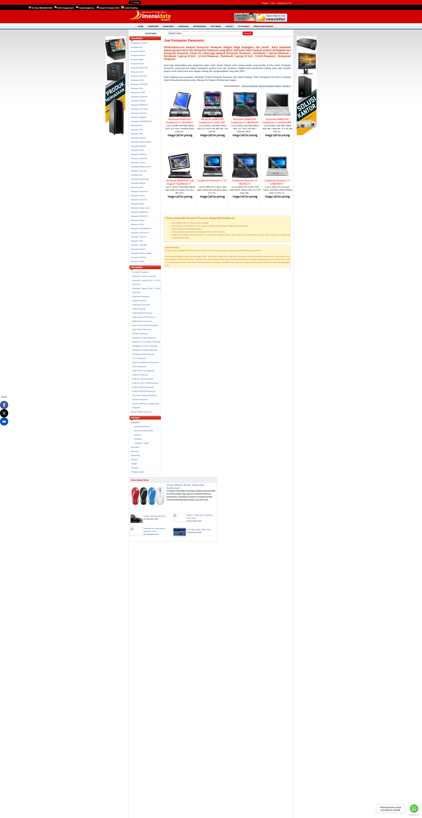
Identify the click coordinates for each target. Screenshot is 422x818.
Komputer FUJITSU (139, 113)
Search (247, 33)
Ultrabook (138, 439)
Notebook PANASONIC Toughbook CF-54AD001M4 (244, 121)
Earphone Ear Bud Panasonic (144, 338)
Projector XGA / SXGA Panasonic (145, 383)
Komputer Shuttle (138, 220)
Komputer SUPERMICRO (141, 229)
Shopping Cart (283, 3)
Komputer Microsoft (139, 171)
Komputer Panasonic (139, 191)
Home (140, 26)
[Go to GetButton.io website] (414, 815)
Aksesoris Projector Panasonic (144, 395)
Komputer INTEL (137, 150)
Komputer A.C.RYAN (139, 43)
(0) (290, 3)
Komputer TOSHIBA (139, 245)
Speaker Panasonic (140, 334)
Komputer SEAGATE (139, 216)
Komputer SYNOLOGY (140, 233)
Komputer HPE (137, 130)
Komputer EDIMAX (138, 101)
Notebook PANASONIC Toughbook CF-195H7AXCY (179, 121)
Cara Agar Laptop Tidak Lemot (199, 529)
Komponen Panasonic (141, 296)
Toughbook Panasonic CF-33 (211, 180)
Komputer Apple (137, 60)
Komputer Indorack (138, 138)
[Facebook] (4, 405)
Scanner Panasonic (140, 400)
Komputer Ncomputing (140, 179)
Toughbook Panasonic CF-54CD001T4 (245, 182)
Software (134, 460)
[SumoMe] (4, 421)
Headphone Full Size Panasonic (145, 346)
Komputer (135, 422)
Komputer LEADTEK (139, 158)
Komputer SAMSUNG (139, 212)
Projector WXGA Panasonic (143, 387)
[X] (4, 413)
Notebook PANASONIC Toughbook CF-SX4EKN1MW (276, 121)
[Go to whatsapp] (414, 808)
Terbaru (286, 86)
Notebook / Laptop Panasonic (144, 276)
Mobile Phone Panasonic (142, 321)
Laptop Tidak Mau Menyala (154, 516)
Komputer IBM (136, 134)
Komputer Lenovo (138, 163)
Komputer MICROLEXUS (141, 167)
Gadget (134, 464)
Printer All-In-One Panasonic (143, 371)
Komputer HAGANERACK (141, 121)
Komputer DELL (137, 88)
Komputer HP (136, 125)
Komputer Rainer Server (140, 208)
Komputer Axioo (137, 72)
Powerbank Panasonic (141, 305)
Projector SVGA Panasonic (143, 379)
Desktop (137, 435)
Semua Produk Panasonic (141, 412)
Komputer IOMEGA (138, 154)
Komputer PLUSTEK (139, 200)
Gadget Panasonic (139, 301)
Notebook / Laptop (141, 443)
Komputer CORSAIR (139, 84)
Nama (278, 86)
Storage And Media (141, 427)
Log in (273, 3)
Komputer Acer (137, 47)
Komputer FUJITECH (139, 109)
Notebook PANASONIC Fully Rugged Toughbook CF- (180, 182)
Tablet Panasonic (139, 309)
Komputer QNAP (137, 204)
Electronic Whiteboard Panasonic (145, 362)
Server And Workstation (143, 431)
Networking (135, 455)
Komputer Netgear (138, 183)
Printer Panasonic (139, 367)
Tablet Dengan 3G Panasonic (144, 317)
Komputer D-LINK (138, 92)
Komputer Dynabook (139, 97)
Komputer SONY (137, 224)
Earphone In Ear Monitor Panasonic (146, 342)
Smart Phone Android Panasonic (145, 325)
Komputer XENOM (138, 257)
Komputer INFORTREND (141, 142)
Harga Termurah (249, 86)
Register (265, 3)
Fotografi (134, 468)
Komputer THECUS (139, 237)
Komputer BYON (137, 80)
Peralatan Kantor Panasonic (143, 354)
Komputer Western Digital (141, 253)
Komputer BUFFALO (139, 76)
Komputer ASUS (137, 64)
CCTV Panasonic (139, 358)
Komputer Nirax (137, 187)
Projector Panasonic (140, 375)
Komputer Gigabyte (138, 117)
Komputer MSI (136, 175)
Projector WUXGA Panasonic (143, 391)
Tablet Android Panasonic (142, 313)
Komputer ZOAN (137, 261)
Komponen (135, 447)
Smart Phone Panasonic (141, 329)
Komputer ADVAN (138, 51)
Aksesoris (135, 451)
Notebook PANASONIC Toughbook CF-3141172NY (211, 121)
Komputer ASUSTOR (139, 68)
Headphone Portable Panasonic (144, 350)
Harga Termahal (266, 86)
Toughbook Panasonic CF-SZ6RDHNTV (277, 182)
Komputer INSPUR (138, 146)
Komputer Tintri (137, 241)
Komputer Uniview (138, 249)
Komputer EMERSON (139, 105)
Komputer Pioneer (138, 196)
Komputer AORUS (138, 55)
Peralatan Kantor (137, 472)
